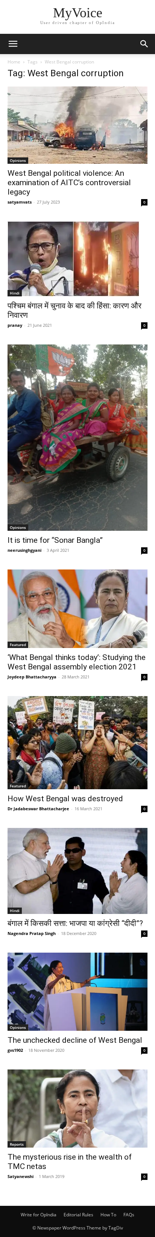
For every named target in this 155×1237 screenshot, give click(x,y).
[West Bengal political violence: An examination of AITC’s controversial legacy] (77, 125)
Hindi (15, 293)
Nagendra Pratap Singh (32, 933)
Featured (18, 644)
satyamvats (20, 202)
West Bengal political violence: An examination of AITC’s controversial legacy (69, 182)
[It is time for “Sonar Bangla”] (77, 437)
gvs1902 (15, 1050)
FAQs (128, 1214)
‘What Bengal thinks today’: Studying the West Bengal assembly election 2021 (77, 662)
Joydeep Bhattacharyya (32, 677)
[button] (13, 44)
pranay (15, 325)
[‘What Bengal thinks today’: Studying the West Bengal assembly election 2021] (77, 608)
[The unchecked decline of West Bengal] (77, 992)
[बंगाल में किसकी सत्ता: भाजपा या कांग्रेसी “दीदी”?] (77, 871)
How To (108, 1214)
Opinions (18, 160)
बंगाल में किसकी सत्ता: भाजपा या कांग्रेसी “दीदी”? (75, 923)
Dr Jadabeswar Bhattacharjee (38, 808)
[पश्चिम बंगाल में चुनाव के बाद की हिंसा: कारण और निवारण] (77, 258)
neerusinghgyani (24, 550)
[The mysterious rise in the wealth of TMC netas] (77, 1108)
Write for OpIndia (38, 1214)
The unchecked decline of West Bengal (75, 1040)
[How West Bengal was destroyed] (77, 742)
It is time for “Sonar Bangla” (55, 540)
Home (14, 62)
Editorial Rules (78, 1214)
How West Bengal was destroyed (65, 798)
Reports (17, 1144)
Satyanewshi (20, 1176)
